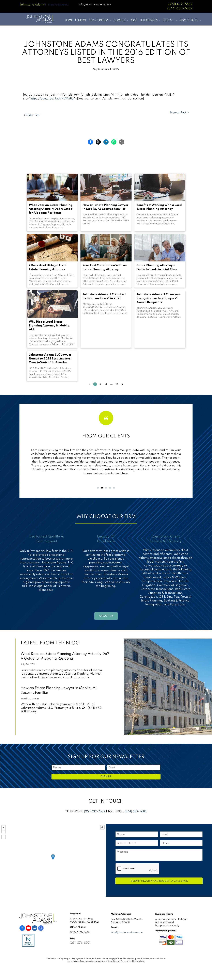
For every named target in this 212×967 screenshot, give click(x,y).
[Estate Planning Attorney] (105, 247)
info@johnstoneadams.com (95, 4)
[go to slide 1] (98, 488)
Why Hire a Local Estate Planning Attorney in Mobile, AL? (49, 325)
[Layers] (102, 827)
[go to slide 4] (110, 488)
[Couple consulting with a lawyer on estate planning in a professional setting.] (52, 187)
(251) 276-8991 (80, 942)
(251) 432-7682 (180, 4)
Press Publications (58, 5)
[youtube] (28, 928)
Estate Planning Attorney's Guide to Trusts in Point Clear (157, 267)
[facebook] (22, 928)
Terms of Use (126, 961)
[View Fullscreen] (3, 837)
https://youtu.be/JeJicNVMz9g (52, 98)
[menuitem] (68, 20)
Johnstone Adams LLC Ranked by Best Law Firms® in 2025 (104, 296)
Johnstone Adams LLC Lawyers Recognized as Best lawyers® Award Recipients (158, 298)
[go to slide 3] (106, 488)
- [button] (3, 831)
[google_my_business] (41, 928)
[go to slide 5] (114, 488)
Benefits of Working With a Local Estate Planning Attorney (159, 207)
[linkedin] (34, 928)
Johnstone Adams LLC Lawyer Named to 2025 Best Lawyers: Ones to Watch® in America (50, 358)
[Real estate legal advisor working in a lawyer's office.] (159, 187)
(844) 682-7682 (136, 811)
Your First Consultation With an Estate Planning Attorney (105, 267)
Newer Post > (179, 112)
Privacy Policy (139, 961)
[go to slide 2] (102, 488)
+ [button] (3, 827)
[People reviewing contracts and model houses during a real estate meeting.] (105, 187)
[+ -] (53, 860)
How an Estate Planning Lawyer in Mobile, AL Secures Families (105, 207)
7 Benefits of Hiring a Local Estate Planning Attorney (47, 267)
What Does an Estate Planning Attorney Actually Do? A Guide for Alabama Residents (50, 209)
